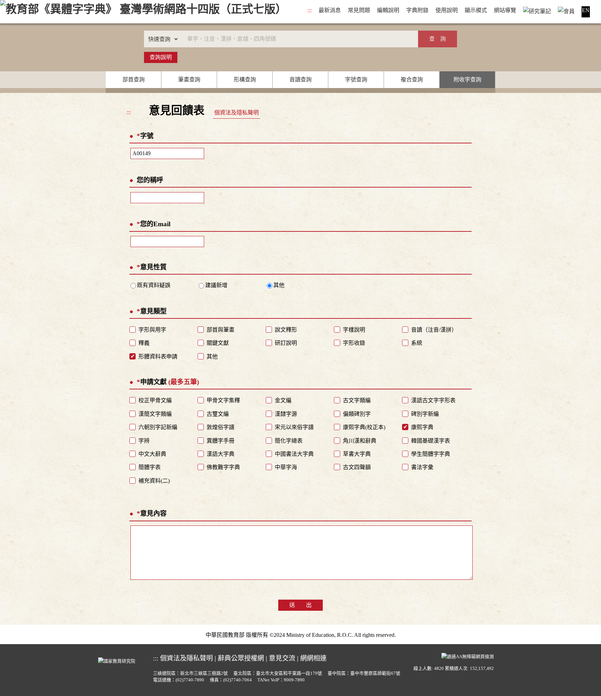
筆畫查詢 (189, 79)
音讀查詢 (300, 79)
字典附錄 (417, 10)
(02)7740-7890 (190, 680)
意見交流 (282, 658)
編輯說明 (388, 10)
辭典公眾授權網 (241, 658)
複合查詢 (412, 79)
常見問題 (359, 10)
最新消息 (330, 10)
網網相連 (313, 658)
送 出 (300, 605)
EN (586, 10)
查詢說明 (161, 57)
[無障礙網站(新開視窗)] (467, 656)
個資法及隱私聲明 (236, 113)
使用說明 (446, 10)
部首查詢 (133, 79)
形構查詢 (245, 79)
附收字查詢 (467, 79)
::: (309, 10)
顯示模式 (476, 10)
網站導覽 (505, 10)
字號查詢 (356, 79)
